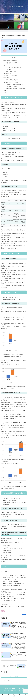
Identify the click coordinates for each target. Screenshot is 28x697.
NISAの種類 (8, 69)
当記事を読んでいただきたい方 (12, 62)
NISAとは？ (6, 65)
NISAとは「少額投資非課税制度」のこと (14, 67)
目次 (12, 57)
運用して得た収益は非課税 (11, 75)
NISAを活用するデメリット (9, 77)
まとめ (5, 92)
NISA (3, 611)
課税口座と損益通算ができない (12, 79)
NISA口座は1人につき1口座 (11, 86)
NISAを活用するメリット (9, 73)
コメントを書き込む (14, 676)
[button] (25, 371)
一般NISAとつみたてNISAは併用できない (14, 84)
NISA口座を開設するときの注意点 (11, 82)
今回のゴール (8, 63)
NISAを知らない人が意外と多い (10, 60)
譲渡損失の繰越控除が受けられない (13, 80)
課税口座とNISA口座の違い (11, 71)
